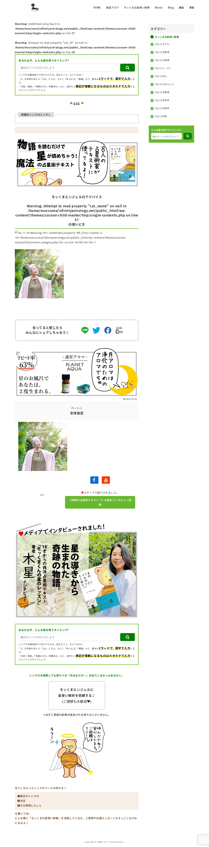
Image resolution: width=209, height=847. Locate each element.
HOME (97, 7)
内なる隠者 (160, 116)
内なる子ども (161, 43)
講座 (181, 7)
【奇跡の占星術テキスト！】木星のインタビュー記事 (100, 502)
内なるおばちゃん (164, 84)
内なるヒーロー (163, 68)
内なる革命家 (161, 100)
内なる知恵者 (161, 52)
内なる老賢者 (161, 92)
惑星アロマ (112, 7)
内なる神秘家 (161, 108)
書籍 (191, 7)
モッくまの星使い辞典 (136, 7)
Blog (171, 7)
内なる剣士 (160, 76)
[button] (127, 68)
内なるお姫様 (161, 60)
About (159, 7)
